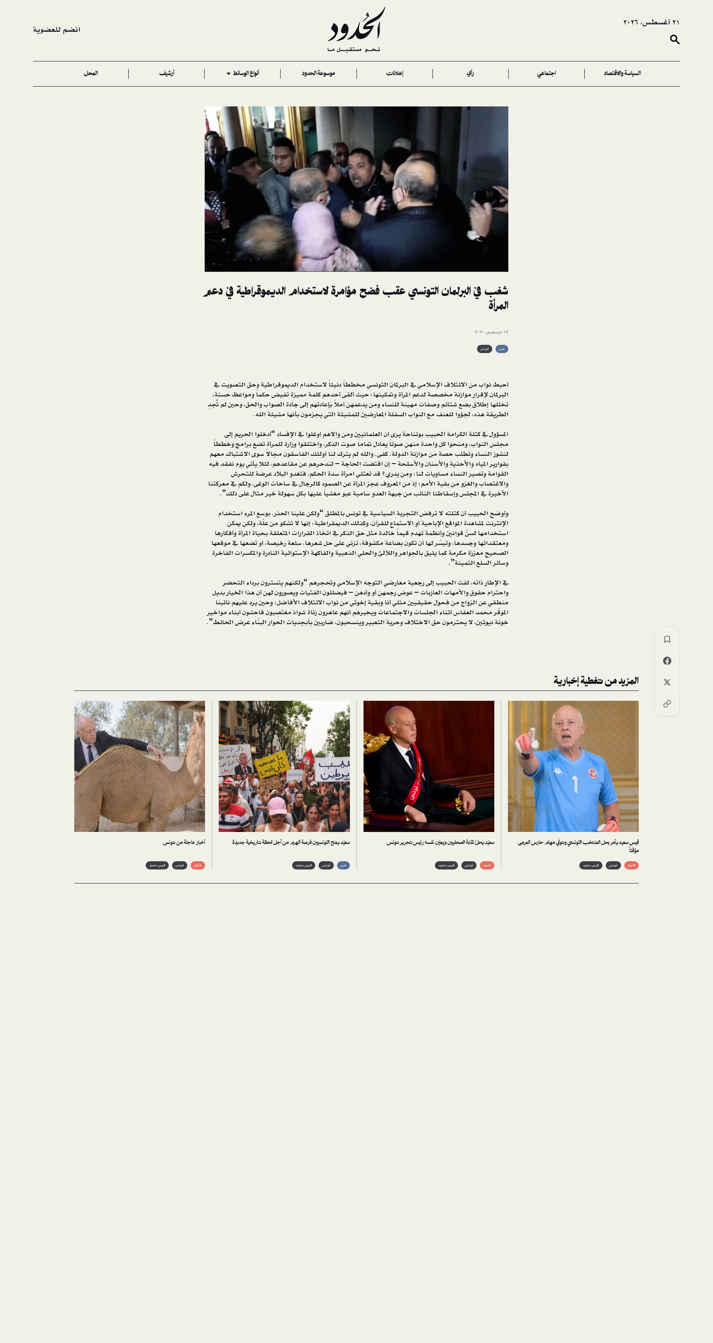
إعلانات (394, 74)
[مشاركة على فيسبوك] (667, 661)
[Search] (675, 40)
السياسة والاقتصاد (622, 74)
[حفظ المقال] (667, 639)
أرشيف (166, 74)
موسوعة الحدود (318, 74)
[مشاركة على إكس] (667, 682)
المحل (91, 74)
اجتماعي (546, 74)
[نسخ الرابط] (667, 704)
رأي (470, 74)
